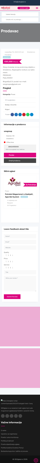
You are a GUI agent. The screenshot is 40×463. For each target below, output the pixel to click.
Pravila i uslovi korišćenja (9, 437)
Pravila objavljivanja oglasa (10, 444)
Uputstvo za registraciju (9, 434)
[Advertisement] (20, 326)
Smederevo (31, 52)
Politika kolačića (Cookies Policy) (12, 448)
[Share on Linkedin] (20, 114)
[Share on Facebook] (12, 114)
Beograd (10, 203)
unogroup (8, 131)
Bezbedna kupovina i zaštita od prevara (14, 451)
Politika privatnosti (7, 441)
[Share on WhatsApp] (28, 114)
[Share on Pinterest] (24, 114)
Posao (13, 94)
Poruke (11, 155)
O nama (3, 430)
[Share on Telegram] (31, 114)
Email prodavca (14, 161)
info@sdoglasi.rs (20, 2)
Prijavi (7, 109)
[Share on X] (16, 114)
